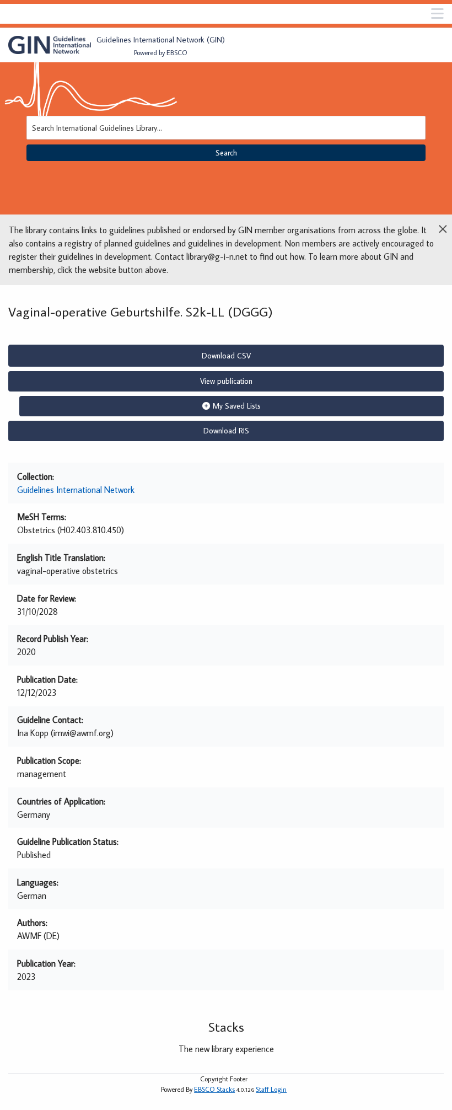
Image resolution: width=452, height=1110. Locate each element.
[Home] (49, 45)
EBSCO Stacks (214, 1089)
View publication (226, 381)
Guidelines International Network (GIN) (160, 39)
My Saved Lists (237, 406)
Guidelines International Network (75, 489)
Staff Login (271, 1089)
